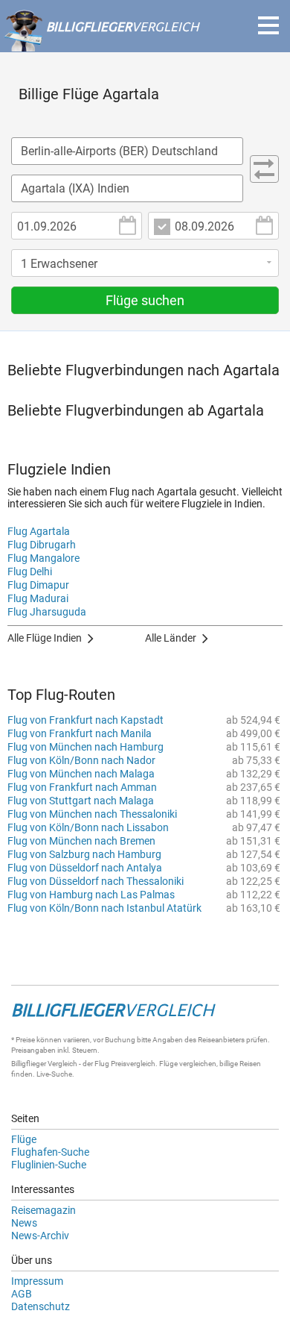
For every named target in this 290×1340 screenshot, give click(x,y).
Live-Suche (54, 1074)
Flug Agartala (38, 531)
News (24, 1223)
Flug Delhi (29, 571)
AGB (21, 1294)
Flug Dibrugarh (41, 545)
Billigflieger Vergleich (44, 1063)
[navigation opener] (268, 25)
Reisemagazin (43, 1210)
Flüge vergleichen (187, 1063)
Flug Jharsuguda (46, 612)
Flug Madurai (37, 598)
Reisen (250, 1063)
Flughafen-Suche (50, 1152)
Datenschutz (40, 1306)
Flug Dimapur (38, 585)
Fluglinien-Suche (48, 1165)
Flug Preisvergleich (124, 1063)
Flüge (23, 1139)
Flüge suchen (145, 300)
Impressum (37, 1281)
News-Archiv (40, 1236)
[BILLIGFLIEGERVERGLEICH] (101, 44)
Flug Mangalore (43, 558)
